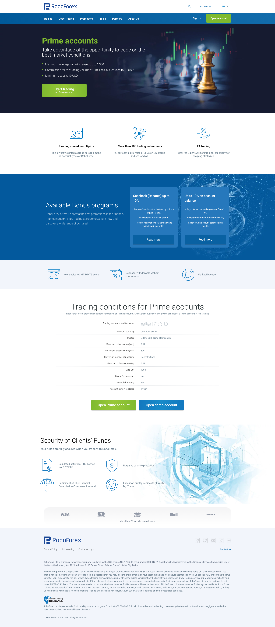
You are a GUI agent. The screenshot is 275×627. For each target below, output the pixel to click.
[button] (60, 6)
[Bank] (137, 514)
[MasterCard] (101, 514)
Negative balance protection (139, 465)
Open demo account (161, 405)
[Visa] (65, 514)
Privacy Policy (50, 549)
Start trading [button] (64, 90)
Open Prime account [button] (114, 405)
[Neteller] (210, 514)
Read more (154, 239)
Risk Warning (67, 549)
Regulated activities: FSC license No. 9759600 (77, 465)
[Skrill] (174, 514)
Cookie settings (86, 549)
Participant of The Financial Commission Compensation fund (77, 485)
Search (139, 6)
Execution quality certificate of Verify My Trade (143, 485)
